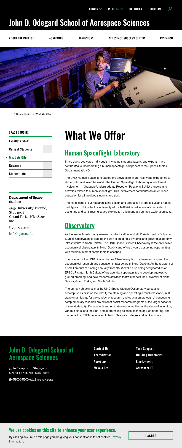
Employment (144, 361)
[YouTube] (11, 389)
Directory (154, 9)
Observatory (80, 225)
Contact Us (101, 348)
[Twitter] (37, 389)
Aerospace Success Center (127, 38)
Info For (113, 9)
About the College (21, 38)
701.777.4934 (45, 379)
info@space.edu (21, 234)
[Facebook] (11, 244)
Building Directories (149, 355)
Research (166, 38)
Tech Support (145, 348)
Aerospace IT (144, 367)
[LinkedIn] (45, 389)
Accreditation (103, 355)
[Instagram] (20, 389)
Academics (56, 38)
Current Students (20, 149)
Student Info (17, 173)
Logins (93, 9)
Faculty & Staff (19, 141)
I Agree (159, 435)
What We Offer (18, 157)
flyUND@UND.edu (21, 379)
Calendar (135, 9)
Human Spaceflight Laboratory (102, 152)
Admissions (86, 38)
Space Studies (23, 114)
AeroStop (100, 361)
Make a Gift (101, 367)
